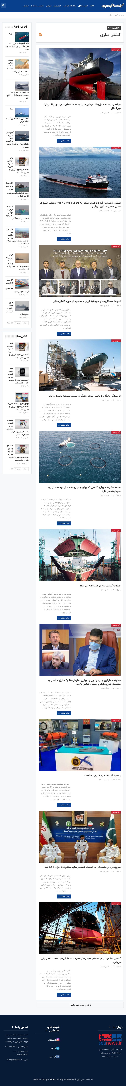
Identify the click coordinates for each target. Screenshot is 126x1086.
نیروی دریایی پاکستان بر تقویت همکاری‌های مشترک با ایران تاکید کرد (83, 867)
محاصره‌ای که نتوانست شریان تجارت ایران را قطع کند (18, 95)
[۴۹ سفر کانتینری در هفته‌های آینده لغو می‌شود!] (22, 284)
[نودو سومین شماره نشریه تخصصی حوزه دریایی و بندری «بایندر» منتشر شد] (22, 161)
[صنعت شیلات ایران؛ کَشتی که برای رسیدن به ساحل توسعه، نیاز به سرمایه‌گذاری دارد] (80, 457)
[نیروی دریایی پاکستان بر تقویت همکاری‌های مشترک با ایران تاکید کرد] (80, 837)
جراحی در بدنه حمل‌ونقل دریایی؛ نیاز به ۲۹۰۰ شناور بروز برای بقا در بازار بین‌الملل (82, 107)
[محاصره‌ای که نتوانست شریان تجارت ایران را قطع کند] (22, 86)
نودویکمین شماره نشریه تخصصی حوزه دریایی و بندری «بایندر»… (18, 406)
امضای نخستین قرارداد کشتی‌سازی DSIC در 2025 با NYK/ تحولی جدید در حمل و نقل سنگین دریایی (80, 205)
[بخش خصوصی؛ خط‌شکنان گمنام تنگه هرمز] (22, 112)
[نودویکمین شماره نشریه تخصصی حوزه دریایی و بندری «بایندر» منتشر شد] (22, 397)
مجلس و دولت (37, 6)
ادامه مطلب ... (63, 140)
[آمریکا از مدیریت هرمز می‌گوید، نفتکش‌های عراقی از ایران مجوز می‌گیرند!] (22, 136)
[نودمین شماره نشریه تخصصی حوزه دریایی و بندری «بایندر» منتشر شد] (22, 424)
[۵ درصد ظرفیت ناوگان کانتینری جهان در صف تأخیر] (22, 210)
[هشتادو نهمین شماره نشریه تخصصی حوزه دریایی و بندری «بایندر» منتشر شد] (22, 449)
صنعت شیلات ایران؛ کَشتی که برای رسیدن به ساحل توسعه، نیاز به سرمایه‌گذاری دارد (84, 489)
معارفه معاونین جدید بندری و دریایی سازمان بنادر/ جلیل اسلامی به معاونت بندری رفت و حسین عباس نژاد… (84, 682)
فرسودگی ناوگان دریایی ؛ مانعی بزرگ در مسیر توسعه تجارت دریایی (84, 396)
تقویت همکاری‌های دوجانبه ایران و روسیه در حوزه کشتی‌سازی (87, 301)
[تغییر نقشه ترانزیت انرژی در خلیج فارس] (22, 306)
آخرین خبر (116, 49)
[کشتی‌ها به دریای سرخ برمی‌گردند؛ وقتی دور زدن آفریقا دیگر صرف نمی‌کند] (22, 187)
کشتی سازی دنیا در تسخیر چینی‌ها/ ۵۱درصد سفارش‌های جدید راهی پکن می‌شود (81, 961)
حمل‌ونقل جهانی (53, 6)
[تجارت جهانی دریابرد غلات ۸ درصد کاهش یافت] (22, 64)
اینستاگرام (52, 1040)
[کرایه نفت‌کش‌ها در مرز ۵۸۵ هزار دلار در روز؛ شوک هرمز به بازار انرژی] (22, 37)
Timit (52, 1079)
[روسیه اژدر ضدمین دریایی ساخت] (80, 745)
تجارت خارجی (70, 6)
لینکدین (52, 1056)
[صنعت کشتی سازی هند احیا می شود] (80, 555)
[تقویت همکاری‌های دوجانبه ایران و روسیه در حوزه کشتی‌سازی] (80, 271)
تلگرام (53, 1048)
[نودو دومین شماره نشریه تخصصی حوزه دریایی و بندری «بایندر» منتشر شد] (22, 372)
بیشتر (26, 6)
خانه (92, 6)
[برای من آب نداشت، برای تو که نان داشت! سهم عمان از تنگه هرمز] (22, 233)
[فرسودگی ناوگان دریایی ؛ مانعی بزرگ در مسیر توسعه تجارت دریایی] (80, 365)
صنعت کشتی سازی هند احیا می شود (100, 586)
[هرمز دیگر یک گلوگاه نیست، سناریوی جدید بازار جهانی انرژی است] (22, 258)
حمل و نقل (83, 6)
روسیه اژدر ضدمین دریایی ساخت (103, 776)
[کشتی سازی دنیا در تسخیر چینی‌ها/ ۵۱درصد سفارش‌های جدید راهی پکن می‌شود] (80, 928)
